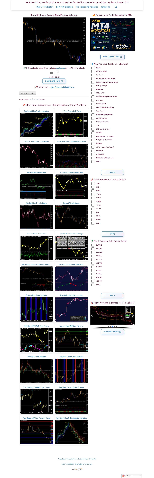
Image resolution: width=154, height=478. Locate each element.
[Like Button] (51, 72)
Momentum (100, 89)
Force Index (100, 154)
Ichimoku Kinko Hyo (102, 129)
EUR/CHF (99, 274)
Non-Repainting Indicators (87, 7)
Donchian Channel (102, 122)
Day (97, 212)
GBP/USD (99, 252)
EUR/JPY (99, 277)
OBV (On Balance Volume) (105, 107)
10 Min (98, 194)
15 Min (98, 198)
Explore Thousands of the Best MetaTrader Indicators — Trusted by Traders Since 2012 (77, 2)
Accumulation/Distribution (105, 136)
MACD (98, 68)
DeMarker (99, 151)
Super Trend (100, 111)
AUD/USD (99, 263)
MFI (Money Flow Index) (104, 140)
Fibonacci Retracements (104, 115)
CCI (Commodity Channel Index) (106, 97)
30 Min (98, 201)
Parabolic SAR (101, 104)
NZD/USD (99, 267)
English (129, 476)
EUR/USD (99, 245)
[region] (112, 317)
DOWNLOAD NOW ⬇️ (54, 81)
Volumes (99, 143)
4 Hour (98, 209)
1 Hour (98, 205)
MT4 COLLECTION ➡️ (112, 57)
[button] (92, 315)
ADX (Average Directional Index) (107, 82)
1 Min (98, 183)
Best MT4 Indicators (45, 7)
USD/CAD (99, 259)
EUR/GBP (99, 270)
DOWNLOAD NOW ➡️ (112, 332)
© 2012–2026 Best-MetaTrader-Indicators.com (77, 464)
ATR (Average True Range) (105, 147)
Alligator (99, 133)
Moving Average (101, 86)
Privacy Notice (83, 459)
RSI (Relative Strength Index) (105, 78)
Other (98, 161)
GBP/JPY (99, 281)
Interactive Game (71, 459)
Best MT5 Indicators (64, 7)
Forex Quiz (61, 459)
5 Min (98, 191)
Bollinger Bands (101, 71)
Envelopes (99, 100)
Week (98, 216)
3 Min (98, 187)
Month (98, 219)
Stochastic (99, 75)
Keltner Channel (101, 118)
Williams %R (100, 93)
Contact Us (105, 7)
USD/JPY (99, 249)
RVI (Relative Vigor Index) (104, 158)
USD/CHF (99, 256)
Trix (97, 125)
